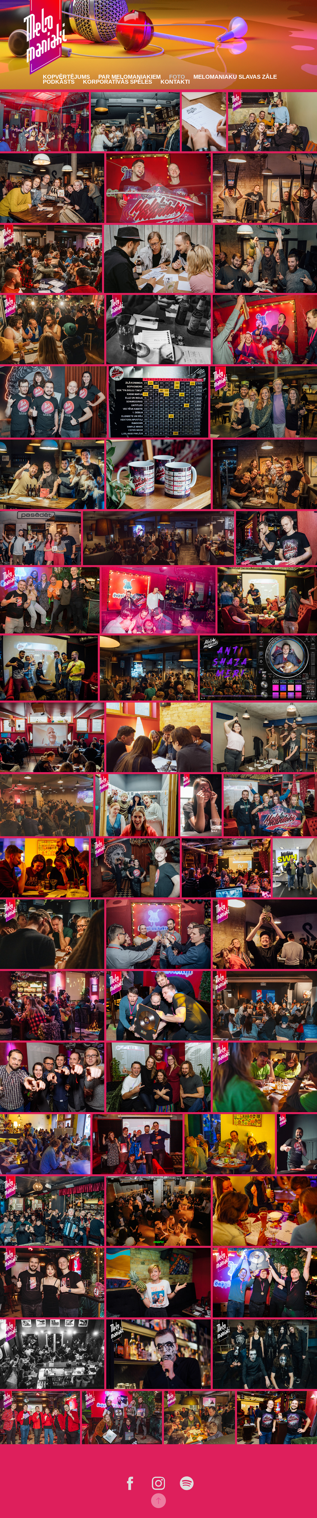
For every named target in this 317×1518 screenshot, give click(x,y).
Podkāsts (59, 82)
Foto (177, 77)
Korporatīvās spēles (117, 82)
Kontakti (175, 82)
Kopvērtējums (66, 77)
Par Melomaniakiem (129, 77)
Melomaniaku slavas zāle (235, 77)
